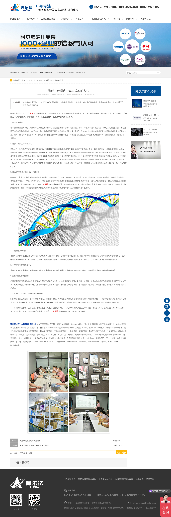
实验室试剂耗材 (106, 478)
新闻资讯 (130, 18)
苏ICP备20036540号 (116, 508)
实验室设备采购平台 (134, 508)
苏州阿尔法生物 (77, 94)
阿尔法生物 (61, 94)
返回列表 (121, 452)
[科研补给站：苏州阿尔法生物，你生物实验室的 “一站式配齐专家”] (137, 118)
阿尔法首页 (15, 18)
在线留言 (140, 478)
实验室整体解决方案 (124, 478)
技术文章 (32, 80)
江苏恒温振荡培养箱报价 (64, 72)
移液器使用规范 (46, 72)
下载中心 (116, 18)
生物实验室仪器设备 (87, 478)
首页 (24, 80)
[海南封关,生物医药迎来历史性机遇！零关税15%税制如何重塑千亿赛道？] (137, 103)
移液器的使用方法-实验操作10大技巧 (34, 445)
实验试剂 (65, 18)
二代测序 (23, 453)
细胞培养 (24, 72)
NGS (30, 453)
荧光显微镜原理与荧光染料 (30, 440)
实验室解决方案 (99, 18)
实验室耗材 (80, 18)
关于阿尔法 (146, 18)
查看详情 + (117, 440)
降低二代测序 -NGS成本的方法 (51, 80)
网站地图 (150, 478)
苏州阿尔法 (46, 94)
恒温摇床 (34, 72)
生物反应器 (80, 72)
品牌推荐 (31, 18)
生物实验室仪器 (48, 18)
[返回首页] (167, 319)
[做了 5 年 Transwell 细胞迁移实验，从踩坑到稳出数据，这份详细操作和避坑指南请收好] (137, 132)
